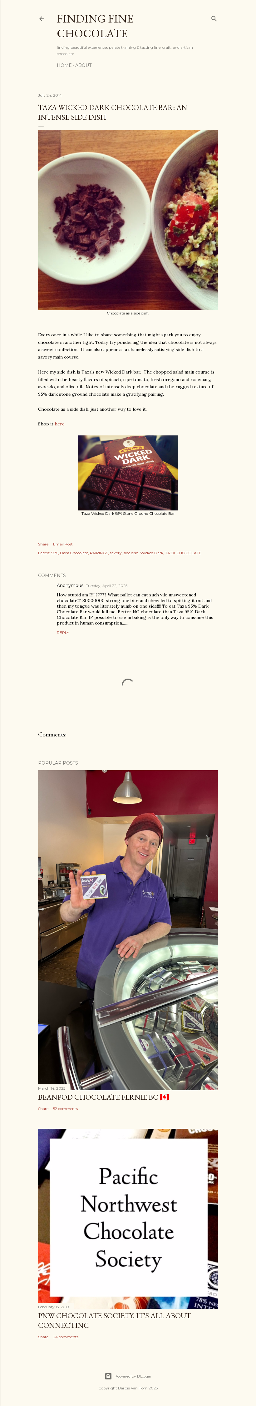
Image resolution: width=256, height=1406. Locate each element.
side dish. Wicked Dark (143, 552)
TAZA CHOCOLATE (183, 552)
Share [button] (43, 544)
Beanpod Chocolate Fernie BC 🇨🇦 (103, 1097)
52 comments (65, 1108)
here (60, 424)
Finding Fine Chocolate (95, 26)
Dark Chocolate (74, 552)
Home (64, 65)
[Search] (214, 17)
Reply (63, 632)
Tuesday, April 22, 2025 (106, 585)
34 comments (65, 1336)
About (83, 65)
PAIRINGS (99, 552)
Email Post (63, 544)
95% (54, 552)
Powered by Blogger (133, 1376)
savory (116, 552)
